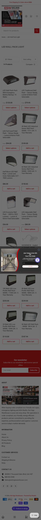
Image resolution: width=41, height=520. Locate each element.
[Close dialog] (39, 250)
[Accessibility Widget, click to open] (37, 260)
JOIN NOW (30, 266)
